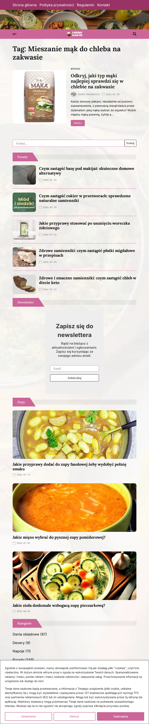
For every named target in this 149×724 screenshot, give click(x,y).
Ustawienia (28, 716)
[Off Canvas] (14, 34)
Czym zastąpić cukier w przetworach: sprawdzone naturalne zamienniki (85, 198)
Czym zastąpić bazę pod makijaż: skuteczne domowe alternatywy (86, 170)
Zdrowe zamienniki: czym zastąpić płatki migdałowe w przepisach (87, 253)
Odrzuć (74, 716)
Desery (19, 643)
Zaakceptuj (120, 716)
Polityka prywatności (57, 5)
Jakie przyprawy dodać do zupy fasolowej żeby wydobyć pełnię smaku (69, 466)
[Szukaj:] (69, 143)
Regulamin (85, 5)
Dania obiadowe (26, 634)
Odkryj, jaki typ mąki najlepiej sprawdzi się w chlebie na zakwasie (97, 81)
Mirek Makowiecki (89, 94)
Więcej (78, 123)
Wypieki (75, 68)
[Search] (134, 34)
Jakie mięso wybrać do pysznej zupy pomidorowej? (59, 537)
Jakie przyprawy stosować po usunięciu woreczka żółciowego (84, 225)
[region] (74, 692)
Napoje (18, 651)
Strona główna (25, 5)
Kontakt (103, 5)
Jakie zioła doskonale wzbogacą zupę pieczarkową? (59, 605)
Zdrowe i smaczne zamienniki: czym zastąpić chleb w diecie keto (87, 280)
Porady (18, 660)
